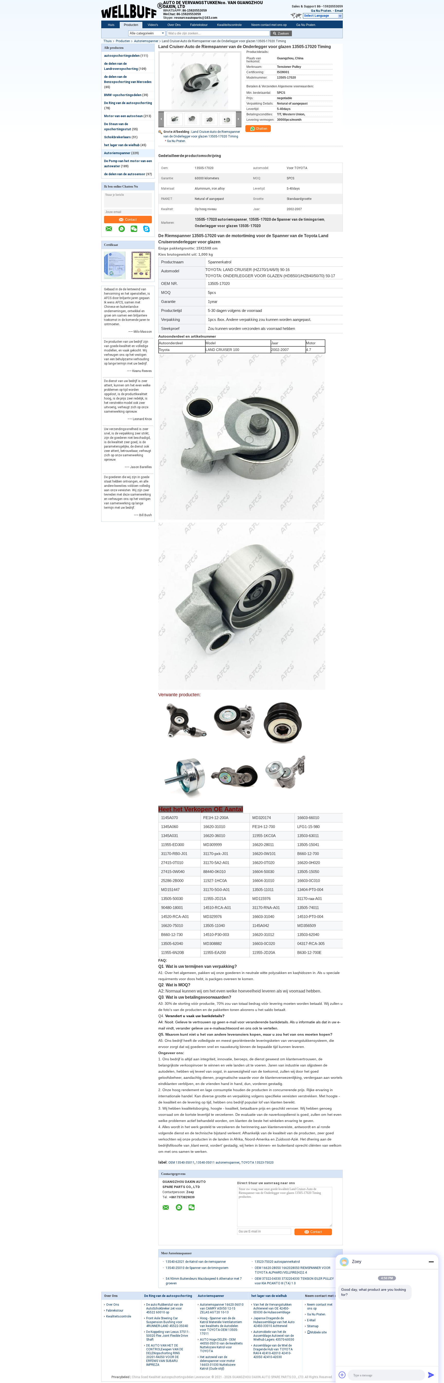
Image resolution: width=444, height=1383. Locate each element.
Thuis (107, 41)
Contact (131, 219)
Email (339, 11)
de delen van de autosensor (124, 174)
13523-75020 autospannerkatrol (277, 1262)
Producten (131, 25)
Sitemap (312, 1326)
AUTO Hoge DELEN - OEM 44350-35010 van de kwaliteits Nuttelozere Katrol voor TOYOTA (221, 1345)
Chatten (261, 129)
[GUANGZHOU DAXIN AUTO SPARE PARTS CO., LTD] (132, 10)
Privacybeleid (121, 1377)
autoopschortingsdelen (122, 56)
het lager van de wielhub (122, 145)
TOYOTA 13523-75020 (257, 1162)
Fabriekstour (199, 25)
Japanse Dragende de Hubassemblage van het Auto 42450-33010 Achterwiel (273, 1322)
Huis (111, 25)
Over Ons (174, 25)
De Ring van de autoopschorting (128, 103)
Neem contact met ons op (269, 25)
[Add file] (342, 1374)
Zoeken (283, 33)
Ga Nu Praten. (321, 11)
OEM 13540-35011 (181, 1162)
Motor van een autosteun (123, 116)
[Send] (431, 1374)
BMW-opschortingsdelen (122, 95)
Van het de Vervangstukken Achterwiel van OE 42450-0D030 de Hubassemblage (272, 1308)
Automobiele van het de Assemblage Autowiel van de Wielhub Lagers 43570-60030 (273, 1335)
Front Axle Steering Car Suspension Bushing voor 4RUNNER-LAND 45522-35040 (167, 1322)
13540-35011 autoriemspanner (217, 1162)
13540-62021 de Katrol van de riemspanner (196, 1262)
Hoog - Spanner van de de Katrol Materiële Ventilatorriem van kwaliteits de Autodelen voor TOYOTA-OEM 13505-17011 (221, 1325)
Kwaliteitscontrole (229, 25)
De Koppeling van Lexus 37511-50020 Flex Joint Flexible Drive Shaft (167, 1335)
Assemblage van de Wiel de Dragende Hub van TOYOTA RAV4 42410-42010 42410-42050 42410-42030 (273, 1351)
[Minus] (431, 1262)
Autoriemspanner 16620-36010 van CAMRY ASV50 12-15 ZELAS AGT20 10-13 (222, 1308)
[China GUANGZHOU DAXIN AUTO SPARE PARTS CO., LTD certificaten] (114, 278)
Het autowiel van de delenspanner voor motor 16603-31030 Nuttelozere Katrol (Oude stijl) (217, 1362)
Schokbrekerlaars (117, 137)
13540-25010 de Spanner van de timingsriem (197, 1268)
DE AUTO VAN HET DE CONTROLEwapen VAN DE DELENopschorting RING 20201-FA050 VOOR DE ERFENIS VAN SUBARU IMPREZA (164, 1355)
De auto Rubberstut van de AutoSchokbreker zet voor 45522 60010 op (164, 1308)
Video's (153, 25)
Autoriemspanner (146, 41)
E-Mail (311, 1320)
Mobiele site (318, 1332)
